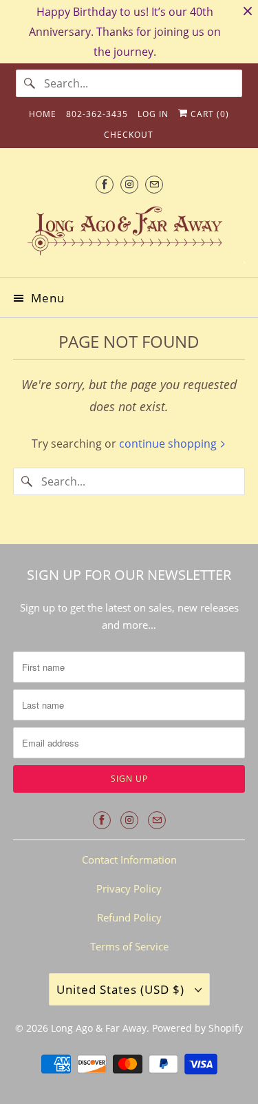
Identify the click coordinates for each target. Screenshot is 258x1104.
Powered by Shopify (197, 1027)
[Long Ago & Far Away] (128, 233)
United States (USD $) (122, 989)
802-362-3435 (97, 114)
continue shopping (169, 443)
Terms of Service (129, 946)
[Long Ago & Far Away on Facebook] (105, 184)
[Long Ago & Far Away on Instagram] (129, 184)
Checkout (128, 134)
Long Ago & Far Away (99, 1027)
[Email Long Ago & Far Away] (154, 184)
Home (42, 114)
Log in (153, 114)
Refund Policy (129, 917)
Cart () (208, 114)
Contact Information (129, 859)
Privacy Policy (129, 888)
